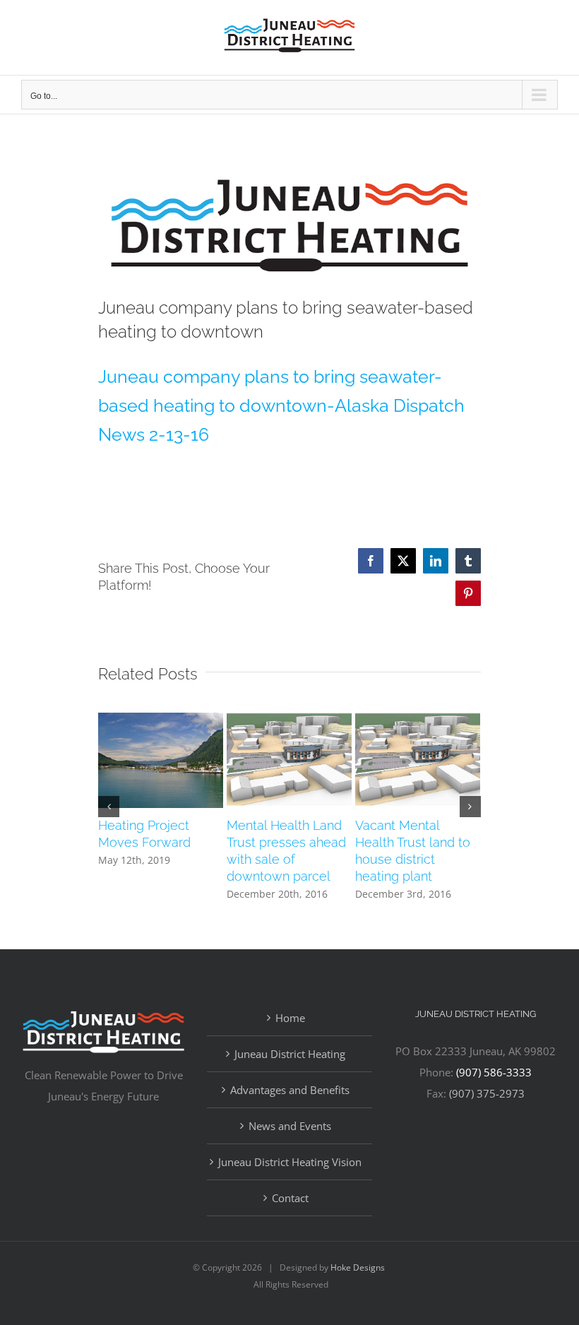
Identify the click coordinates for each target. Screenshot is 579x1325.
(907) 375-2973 (487, 1093)
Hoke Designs (357, 1267)
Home (290, 1018)
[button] (108, 806)
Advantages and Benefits (290, 1090)
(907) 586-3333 (494, 1072)
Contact (290, 1198)
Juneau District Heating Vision (290, 1162)
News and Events (290, 1126)
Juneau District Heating (289, 1054)
